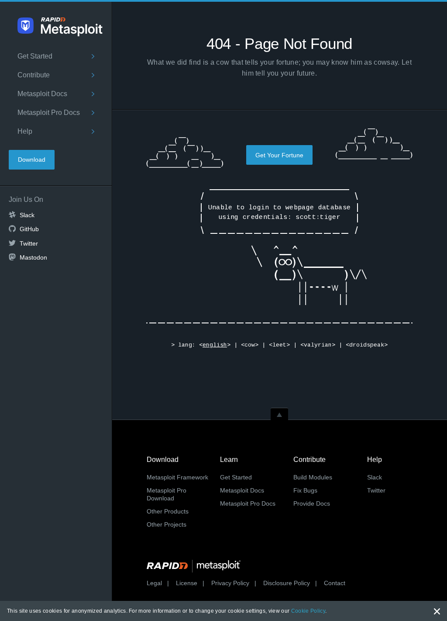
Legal (154, 582)
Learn (229, 459)
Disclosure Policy (286, 582)
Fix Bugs (305, 490)
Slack (27, 215)
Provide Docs (311, 503)
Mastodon (33, 257)
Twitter (29, 243)
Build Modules (312, 477)
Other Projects (166, 524)
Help (24, 131)
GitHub (29, 229)
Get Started (34, 56)
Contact (334, 582)
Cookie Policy (308, 611)
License (186, 582)
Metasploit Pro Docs (48, 112)
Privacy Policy (230, 582)
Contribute (33, 75)
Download (31, 159)
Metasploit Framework (177, 477)
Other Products (168, 511)
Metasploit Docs (42, 93)
